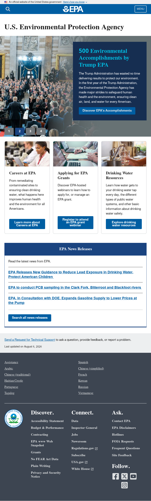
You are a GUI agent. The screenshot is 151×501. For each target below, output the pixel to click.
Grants (36, 452)
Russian (83, 387)
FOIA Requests (123, 441)
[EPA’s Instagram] (124, 485)
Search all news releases (30, 317)
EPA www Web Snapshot (42, 443)
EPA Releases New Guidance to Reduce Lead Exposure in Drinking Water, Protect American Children (70, 275)
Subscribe (78, 455)
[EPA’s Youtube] (133, 476)
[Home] (73, 9)
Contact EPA (121, 421)
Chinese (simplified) (91, 368)
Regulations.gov (82, 448)
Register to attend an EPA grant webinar (75, 222)
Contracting (39, 435)
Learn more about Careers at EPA (27, 223)
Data (74, 421)
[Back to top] (140, 490)
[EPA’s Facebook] (115, 476)
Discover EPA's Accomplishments (107, 110)
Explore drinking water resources (124, 223)
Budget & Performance (47, 428)
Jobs (74, 435)
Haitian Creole (13, 380)
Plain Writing (40, 466)
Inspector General (84, 428)
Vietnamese (85, 393)
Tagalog (9, 393)
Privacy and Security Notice (46, 475)
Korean (82, 380)
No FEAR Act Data (44, 459)
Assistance (11, 362)
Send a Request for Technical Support (29, 340)
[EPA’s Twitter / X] (124, 476)
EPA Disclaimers (124, 428)
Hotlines (118, 435)
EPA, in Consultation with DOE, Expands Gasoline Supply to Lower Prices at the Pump (72, 301)
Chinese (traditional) (17, 374)
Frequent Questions (126, 448)
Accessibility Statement (47, 421)
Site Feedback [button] (122, 455)
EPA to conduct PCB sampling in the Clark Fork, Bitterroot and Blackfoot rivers (75, 287)
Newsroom (78, 441)
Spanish (83, 362)
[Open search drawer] (7, 9)
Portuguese (11, 387)
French (82, 374)
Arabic (8, 368)
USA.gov (77, 462)
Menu (140, 9)
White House (80, 469)
